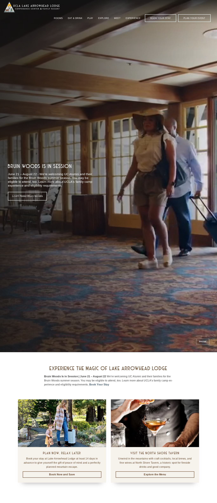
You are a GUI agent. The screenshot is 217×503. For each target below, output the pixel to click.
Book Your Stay (99, 384)
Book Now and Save (62, 474)
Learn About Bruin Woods (27, 196)
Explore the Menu (155, 474)
